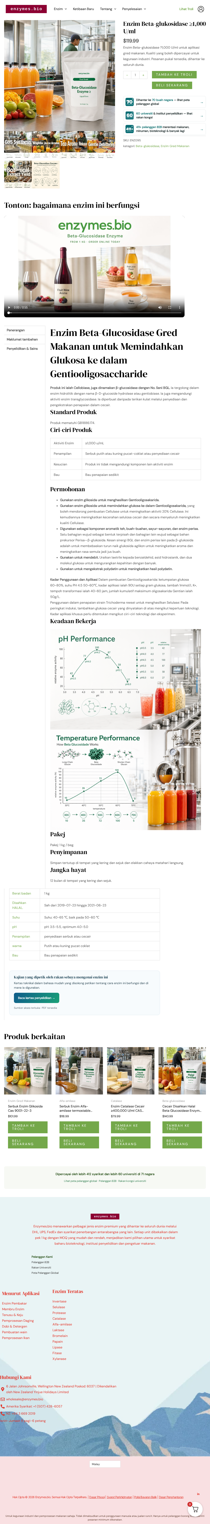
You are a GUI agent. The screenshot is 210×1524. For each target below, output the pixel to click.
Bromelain (60, 1336)
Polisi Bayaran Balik (145, 1497)
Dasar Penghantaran (171, 1497)
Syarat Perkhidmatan (119, 1497)
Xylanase (59, 1359)
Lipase (57, 1347)
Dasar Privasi (97, 1497)
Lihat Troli (186, 9)
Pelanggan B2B (107, 1181)
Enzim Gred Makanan (175, 146)
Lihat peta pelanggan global (80, 1181)
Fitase (57, 1353)
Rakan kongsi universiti (132, 1181)
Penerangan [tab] (16, 330)
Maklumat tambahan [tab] (22, 339)
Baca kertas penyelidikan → (36, 998)
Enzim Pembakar (14, 1303)
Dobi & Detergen (14, 1326)
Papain (57, 1341)
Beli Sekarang (172, 85)
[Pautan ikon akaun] (200, 9)
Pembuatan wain (14, 1332)
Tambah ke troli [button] (23, 1127)
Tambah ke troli (174, 74)
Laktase (58, 1330)
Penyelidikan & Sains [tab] (22, 348)
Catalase (59, 1318)
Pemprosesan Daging (18, 1320)
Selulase (58, 1307)
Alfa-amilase (62, 1324)
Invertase (59, 1301)
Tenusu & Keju (12, 1315)
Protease (59, 1313)
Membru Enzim (13, 1309)
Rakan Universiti (41, 1267)
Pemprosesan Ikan (16, 1338)
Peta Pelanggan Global (45, 1273)
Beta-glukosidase (147, 146)
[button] (65, 9)
